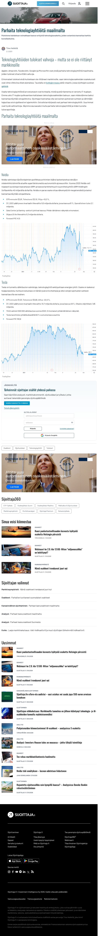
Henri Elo (20, 747)
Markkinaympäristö (11, 511)
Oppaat (11, 840)
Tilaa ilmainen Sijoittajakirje (76, 843)
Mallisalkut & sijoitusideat (67, 506)
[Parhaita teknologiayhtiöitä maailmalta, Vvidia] (49, 248)
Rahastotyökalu (64, 511)
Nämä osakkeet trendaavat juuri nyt (33, 680)
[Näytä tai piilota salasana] (72, 422)
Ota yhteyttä (38, 847)
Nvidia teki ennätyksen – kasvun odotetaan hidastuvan (41, 771)
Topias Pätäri (21, 733)
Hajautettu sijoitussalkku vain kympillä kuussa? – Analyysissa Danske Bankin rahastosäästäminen (52, 786)
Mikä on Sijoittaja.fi (41, 843)
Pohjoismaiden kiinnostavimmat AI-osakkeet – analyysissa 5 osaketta (48, 728)
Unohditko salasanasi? (67, 428)
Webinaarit (69, 840)
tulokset (49, 448)
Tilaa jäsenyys (39, 837)
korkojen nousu (53, 82)
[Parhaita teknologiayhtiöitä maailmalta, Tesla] (49, 349)
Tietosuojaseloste (34, 899)
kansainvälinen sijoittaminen (27, 691)
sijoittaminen (22, 707)
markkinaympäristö (42, 564)
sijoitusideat (20, 448)
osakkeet (7, 448)
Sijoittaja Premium (46, 511)
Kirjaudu (33, 428)
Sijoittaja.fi (21, 670)
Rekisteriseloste (50, 899)
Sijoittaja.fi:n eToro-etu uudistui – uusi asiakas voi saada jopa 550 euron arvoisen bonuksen (54, 696)
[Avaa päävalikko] (87, 3)
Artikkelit (11, 837)
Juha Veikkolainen (23, 775)
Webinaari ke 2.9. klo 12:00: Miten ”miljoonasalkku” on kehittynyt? (47, 666)
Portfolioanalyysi (29, 511)
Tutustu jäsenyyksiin (11, 408)
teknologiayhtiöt (35, 448)
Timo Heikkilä (12, 48)
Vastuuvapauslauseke (16, 899)
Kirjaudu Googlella (51, 435)
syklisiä (5, 86)
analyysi (20, 725)
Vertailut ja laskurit (15, 843)
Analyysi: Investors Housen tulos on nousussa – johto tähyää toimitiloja (49, 742)
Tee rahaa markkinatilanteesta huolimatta (36, 756)
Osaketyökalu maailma (45, 506)
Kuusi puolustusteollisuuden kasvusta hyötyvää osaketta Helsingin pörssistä (51, 652)
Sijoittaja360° (70, 837)
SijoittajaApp (70, 847)
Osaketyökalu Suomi (25, 506)
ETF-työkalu (8, 506)
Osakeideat (12, 847)
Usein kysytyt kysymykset (43, 840)
